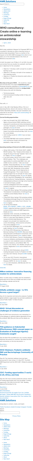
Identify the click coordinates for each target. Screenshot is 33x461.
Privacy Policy (16, 416)
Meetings (6, 12)
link (22, 55)
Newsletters (7, 9)
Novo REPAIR (12, 206)
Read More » (3, 284)
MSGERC (19, 232)
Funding (6, 16)
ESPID (26, 250)
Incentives (6, 14)
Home (5, 7)
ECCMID (24, 253)
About (5, 22)
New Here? (7, 23)
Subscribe (6, 20)
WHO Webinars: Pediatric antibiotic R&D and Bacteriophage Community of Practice (16, 352)
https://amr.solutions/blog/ (21, 112)
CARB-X (20, 135)
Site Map (5, 419)
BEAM (5, 206)
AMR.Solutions (8, 1)
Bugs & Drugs (7, 18)
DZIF (23, 206)
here (13, 127)
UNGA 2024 (7, 11)
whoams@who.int (24, 86)
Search (2, 4)
